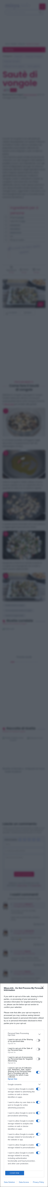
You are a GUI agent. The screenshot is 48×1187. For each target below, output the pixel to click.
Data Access (24, 1182)
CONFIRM (14, 1173)
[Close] (43, 988)
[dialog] (24, 1085)
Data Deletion (9, 1182)
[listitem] (24, 1034)
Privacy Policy (38, 1182)
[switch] (38, 1040)
